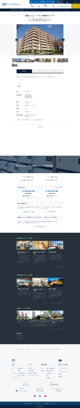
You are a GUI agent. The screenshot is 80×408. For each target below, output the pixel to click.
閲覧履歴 (67, 2)
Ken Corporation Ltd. (11, 4)
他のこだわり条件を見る (58, 266)
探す (32, 4)
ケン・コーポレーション (63, 371)
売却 (47, 375)
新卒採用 (60, 374)
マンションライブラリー (64, 6)
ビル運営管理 (31, 370)
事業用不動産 (42, 1)
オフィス (36, 1)
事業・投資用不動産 (32, 373)
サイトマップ (52, 403)
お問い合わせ (75, 6)
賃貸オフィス (31, 368)
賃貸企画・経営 (49, 370)
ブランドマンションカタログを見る (55, 328)
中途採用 (60, 376)
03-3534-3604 (51, 193)
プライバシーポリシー (38, 403)
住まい (32, 1)
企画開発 (48, 377)
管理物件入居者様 (59, 2)
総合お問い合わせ (28, 403)
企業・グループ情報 (50, 1)
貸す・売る (14, 373)
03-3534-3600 (28, 193)
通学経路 (27, 116)
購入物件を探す (20, 338)
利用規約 (46, 403)
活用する (45, 4)
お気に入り (76, 2)
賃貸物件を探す (20, 335)
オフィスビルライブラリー (34, 375)
